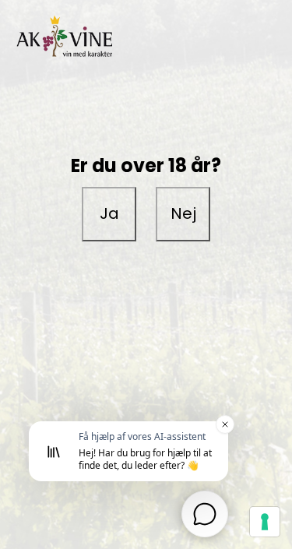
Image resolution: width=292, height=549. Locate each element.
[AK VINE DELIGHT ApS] (146, 38)
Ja (109, 213)
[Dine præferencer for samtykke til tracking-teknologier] (265, 522)
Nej (183, 213)
